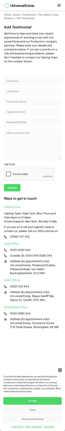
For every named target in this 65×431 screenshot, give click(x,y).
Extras (16, 15)
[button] (60, 370)
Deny (33, 410)
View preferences (32, 419)
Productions (29, 15)
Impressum (49, 427)
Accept (32, 401)
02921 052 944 (19, 286)
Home (7, 15)
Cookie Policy (17, 427)
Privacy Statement (33, 427)
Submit (12, 188)
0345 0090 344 (20, 250)
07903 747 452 (20, 236)
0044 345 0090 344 (39, 255)
